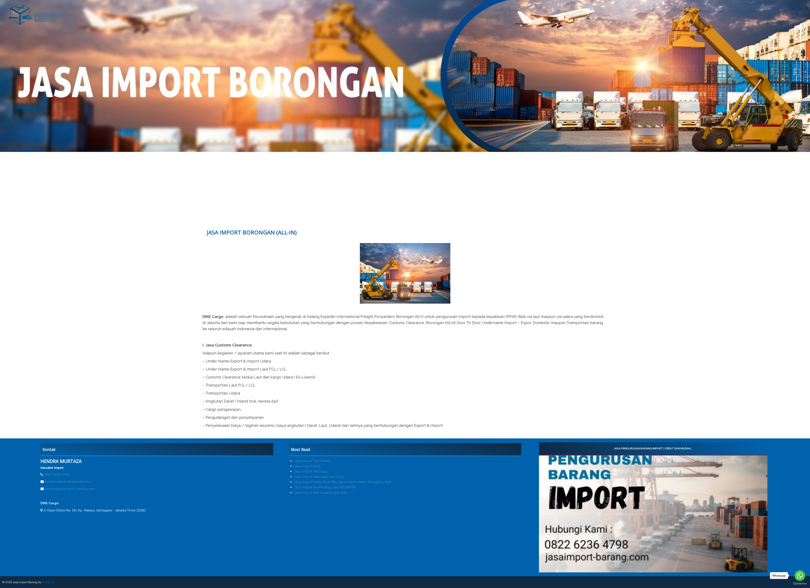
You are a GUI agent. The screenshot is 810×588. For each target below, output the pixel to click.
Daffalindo (48, 582)
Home (703, 11)
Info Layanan (775, 11)
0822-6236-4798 (57, 474)
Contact (797, 11)
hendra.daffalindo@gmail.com (68, 482)
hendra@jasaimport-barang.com (70, 489)
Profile (718, 11)
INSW (756, 11)
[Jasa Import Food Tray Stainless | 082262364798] (653, 514)
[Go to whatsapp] (800, 575)
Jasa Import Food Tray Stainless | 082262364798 (653, 448)
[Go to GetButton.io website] (800, 583)
